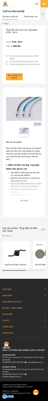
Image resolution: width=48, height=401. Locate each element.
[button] (40, 254)
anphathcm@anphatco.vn (11, 377)
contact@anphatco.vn (35, 362)
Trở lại (6, 24)
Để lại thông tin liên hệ (14, 77)
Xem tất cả (6, 236)
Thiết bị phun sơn (31, 16)
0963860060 (7, 362)
